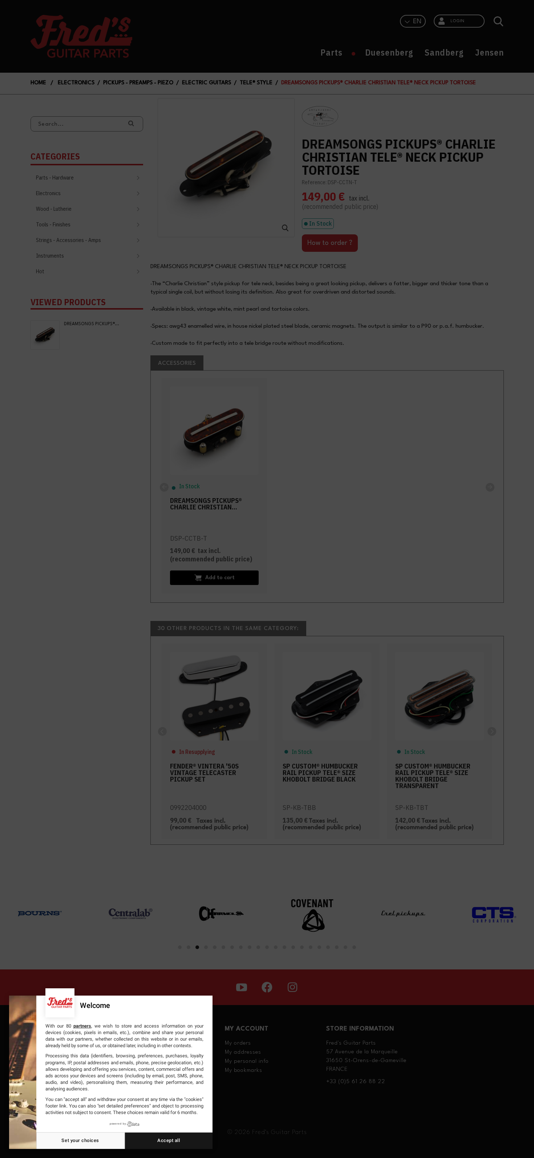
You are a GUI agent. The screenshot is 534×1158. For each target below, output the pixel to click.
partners (82, 1026)
